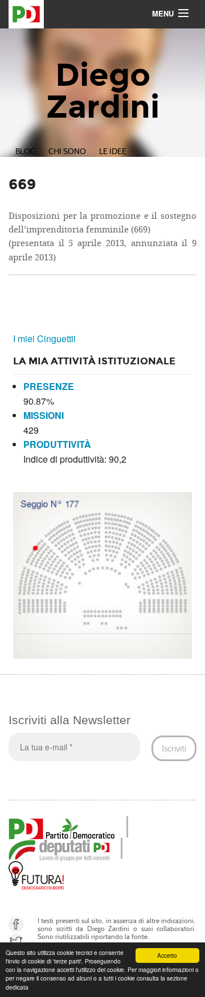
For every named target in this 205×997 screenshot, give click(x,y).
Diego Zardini (102, 91)
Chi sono (67, 151)
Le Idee (112, 151)
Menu (163, 13)
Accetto (167, 955)
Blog (25, 151)
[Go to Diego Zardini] (102, 14)
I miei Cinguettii (44, 338)
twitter (16, 941)
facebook (16, 924)
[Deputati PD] (59, 848)
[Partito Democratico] (61, 827)
